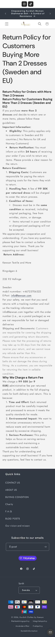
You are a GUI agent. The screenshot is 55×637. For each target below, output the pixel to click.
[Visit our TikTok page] (30, 4)
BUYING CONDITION (17, 497)
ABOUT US (11, 490)
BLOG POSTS (12, 518)
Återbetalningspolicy (20, 621)
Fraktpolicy (38, 626)
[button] (6, 24)
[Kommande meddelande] (50, 14)
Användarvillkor (23, 626)
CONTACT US (12, 482)
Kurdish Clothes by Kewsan (32, 617)
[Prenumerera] (45, 547)
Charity (9, 504)
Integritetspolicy (40, 621)
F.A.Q (8, 511)
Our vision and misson (17, 525)
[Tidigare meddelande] (5, 14)
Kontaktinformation (29, 631)
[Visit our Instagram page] (24, 4)
